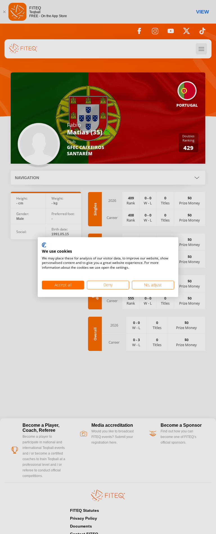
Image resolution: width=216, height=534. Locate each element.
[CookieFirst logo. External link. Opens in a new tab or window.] (44, 245)
